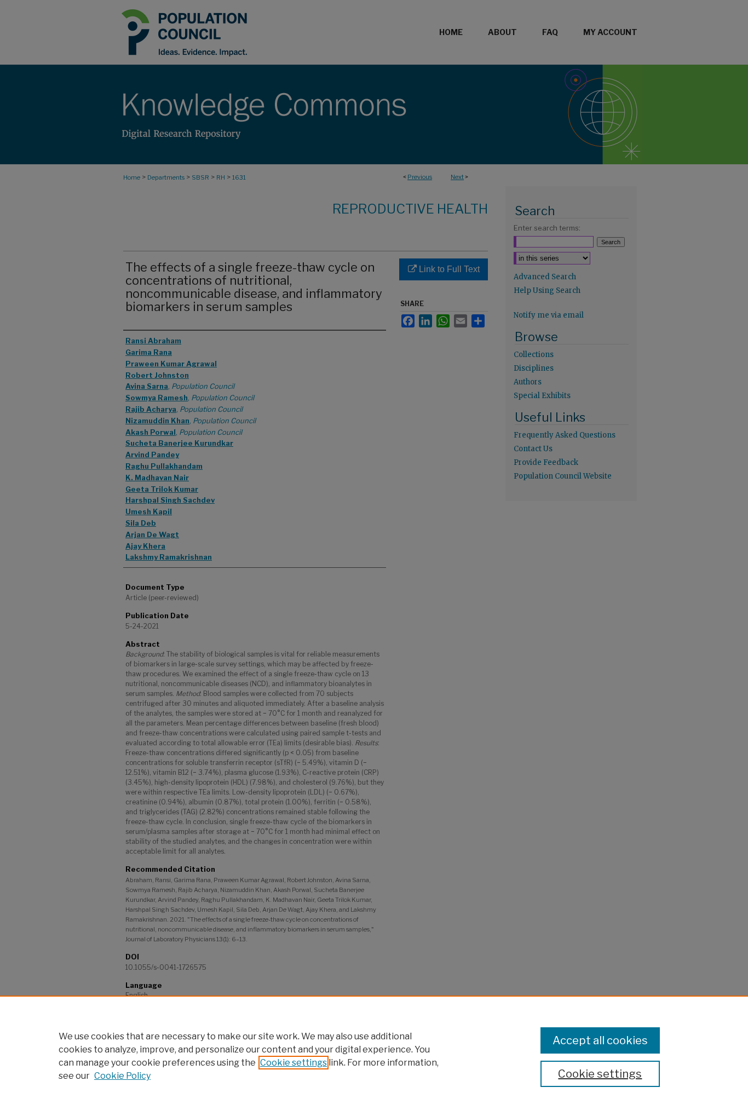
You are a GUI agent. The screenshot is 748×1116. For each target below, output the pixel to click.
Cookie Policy (122, 1076)
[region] (374, 1056)
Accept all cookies (600, 1040)
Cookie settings (293, 1062)
